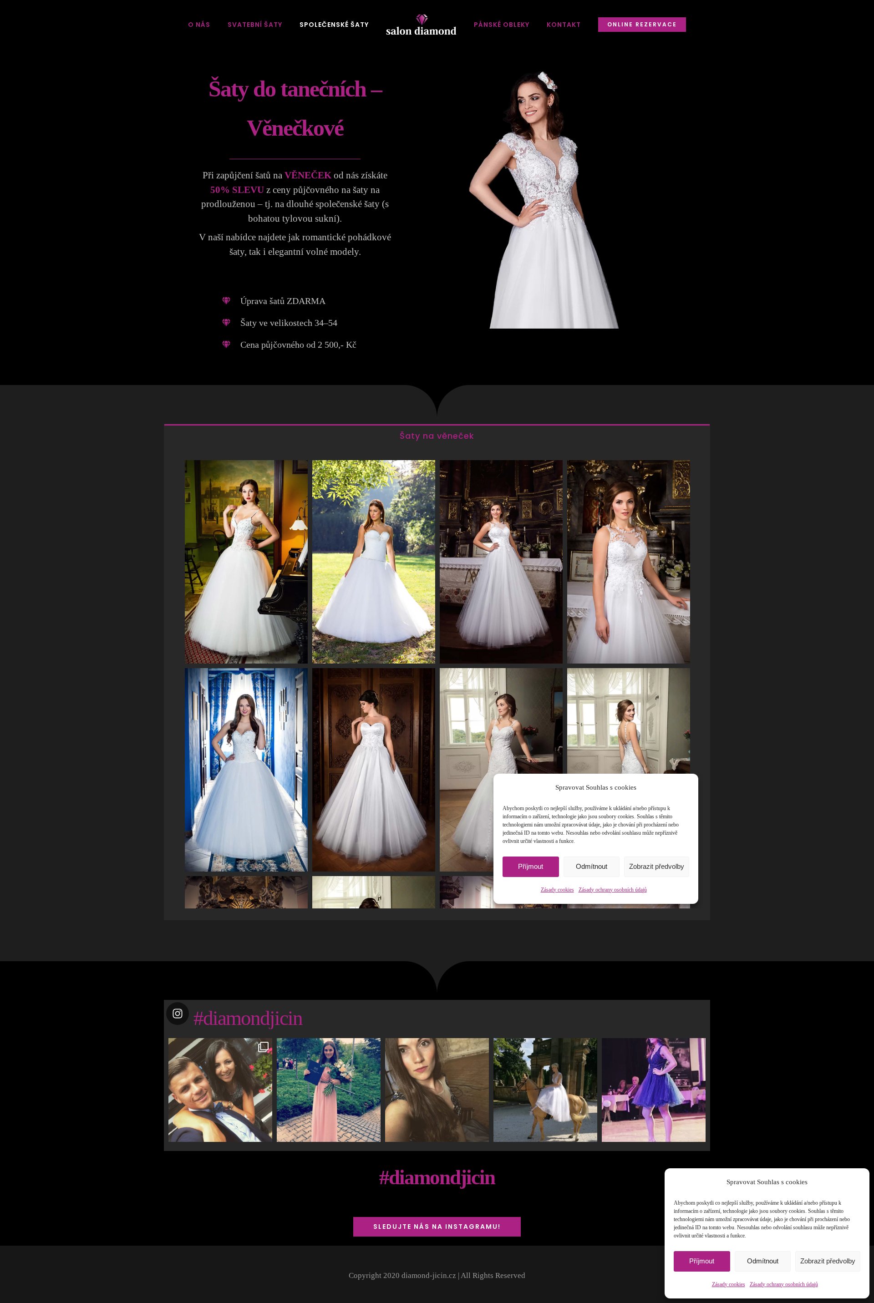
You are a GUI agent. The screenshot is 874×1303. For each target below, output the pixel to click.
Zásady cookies (728, 1284)
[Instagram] (263, 1133)
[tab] (437, 435)
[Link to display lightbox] (220, 1090)
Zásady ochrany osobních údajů (784, 1284)
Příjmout (701, 1261)
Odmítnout (762, 1261)
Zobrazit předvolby (827, 1261)
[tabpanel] (437, 683)
